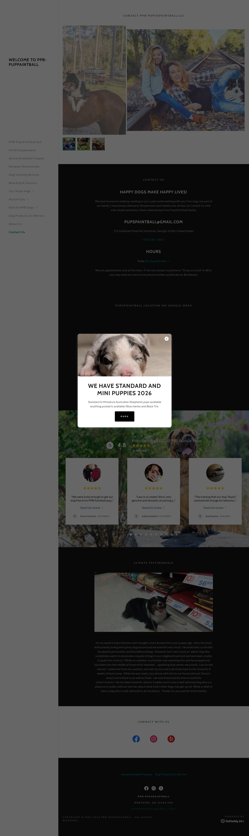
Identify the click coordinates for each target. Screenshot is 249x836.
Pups (125, 416)
